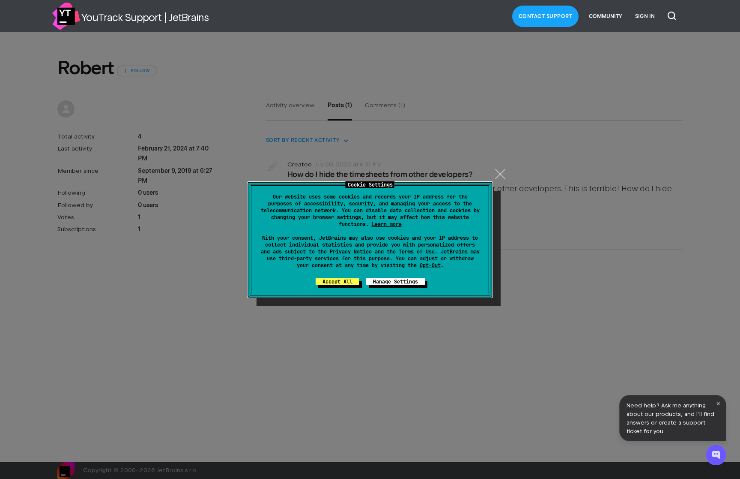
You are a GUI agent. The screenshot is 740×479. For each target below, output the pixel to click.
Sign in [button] (645, 16)
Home (66, 16)
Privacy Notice (351, 251)
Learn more (387, 224)
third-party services (309, 258)
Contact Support (546, 16)
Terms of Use (417, 251)
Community (605, 16)
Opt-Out (430, 265)
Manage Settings (395, 281)
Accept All (337, 281)
